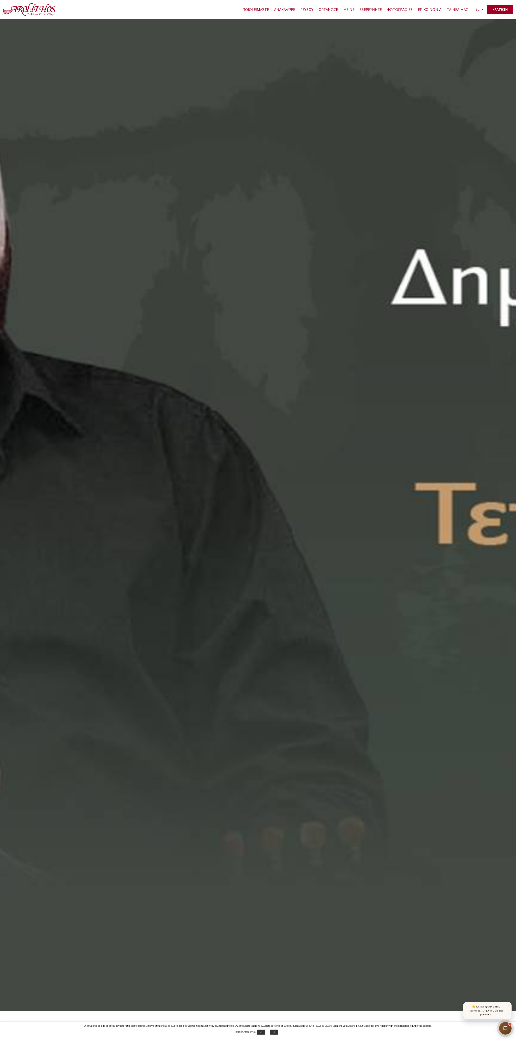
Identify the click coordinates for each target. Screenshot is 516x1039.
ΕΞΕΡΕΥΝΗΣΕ (371, 9)
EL (478, 9)
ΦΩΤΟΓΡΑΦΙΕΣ (400, 9)
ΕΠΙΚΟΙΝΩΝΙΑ (429, 9)
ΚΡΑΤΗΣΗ (500, 9)
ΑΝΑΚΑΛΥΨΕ (284, 9)
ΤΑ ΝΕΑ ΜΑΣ (457, 9)
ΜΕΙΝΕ (348, 9)
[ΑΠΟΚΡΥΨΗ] (274, 1032)
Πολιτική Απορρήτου (245, 1032)
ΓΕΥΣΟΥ (306, 9)
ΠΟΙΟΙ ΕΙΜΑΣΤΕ (255, 9)
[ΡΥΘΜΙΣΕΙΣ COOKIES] (261, 1032)
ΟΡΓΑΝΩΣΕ (328, 9)
